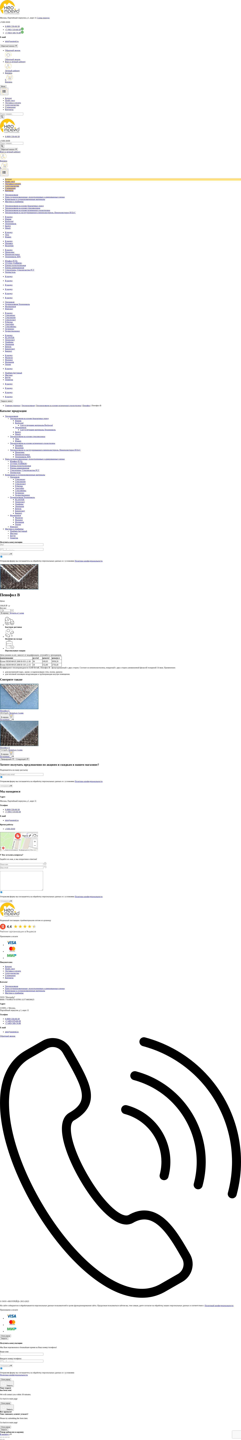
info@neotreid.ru (12, 41)
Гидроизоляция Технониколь (17, 304)
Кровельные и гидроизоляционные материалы (25, 199)
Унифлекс (9, 342)
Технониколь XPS (12, 257)
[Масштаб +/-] (1, 1437)
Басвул (8, 226)
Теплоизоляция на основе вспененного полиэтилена (27, 210)
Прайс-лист (10, 100)
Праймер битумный (13, 373)
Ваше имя (4, 1352)
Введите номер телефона (10, 1358)
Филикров (9, 362)
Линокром (9, 344)
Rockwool (9, 221)
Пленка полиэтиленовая (15, 265)
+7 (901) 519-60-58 (13, 30)
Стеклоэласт (10, 320)
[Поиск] (2, 117)
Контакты (9, 109)
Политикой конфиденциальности (219, 1306)
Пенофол (9, 243)
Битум (7, 377)
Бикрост (8, 351)
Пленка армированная (14, 268)
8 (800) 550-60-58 (12, 26)
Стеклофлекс (10, 326)
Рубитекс (9, 322)
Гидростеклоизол (12, 331)
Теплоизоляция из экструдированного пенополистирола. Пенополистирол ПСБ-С (40, 213)
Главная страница (12, 405)
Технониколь (10, 224)
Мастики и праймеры (14, 201)
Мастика (8, 375)
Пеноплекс (9, 252)
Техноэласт (10, 340)
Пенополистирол (12, 254)
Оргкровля (9, 302)
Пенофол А (5, 748)
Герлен (8, 364)
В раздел (8, 217)
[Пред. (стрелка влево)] (1, 1439)
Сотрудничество (12, 105)
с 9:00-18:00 (10, 829)
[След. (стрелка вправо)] (4, 1439)
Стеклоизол (10, 315)
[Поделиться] (6, 1437)
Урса (7, 235)
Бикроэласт (10, 349)
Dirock (8, 228)
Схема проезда (43, 18)
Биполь (8, 347)
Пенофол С (5, 711)
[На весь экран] (4, 1437)
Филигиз (9, 358)
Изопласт (9, 309)
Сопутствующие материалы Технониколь (38, 430)
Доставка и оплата (13, 103)
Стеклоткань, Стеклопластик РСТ (19, 270)
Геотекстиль (10, 272)
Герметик (9, 380)
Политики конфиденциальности (89, 561)
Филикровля (10, 306)
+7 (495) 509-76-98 (13, 1023)
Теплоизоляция (11, 195)
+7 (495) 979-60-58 (13, 1021)
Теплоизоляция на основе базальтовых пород (24, 206)
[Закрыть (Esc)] (9, 1437)
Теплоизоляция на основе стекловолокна (22, 208)
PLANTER (9, 337)
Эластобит (9, 324)
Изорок (8, 219)
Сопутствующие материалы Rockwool (36, 425)
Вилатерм (9, 246)
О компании (10, 107)
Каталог (8, 98)
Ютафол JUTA (11, 261)
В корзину (5, 613)
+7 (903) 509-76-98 (13, 33)
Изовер (8, 237)
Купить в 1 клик (17, 613)
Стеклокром (10, 317)
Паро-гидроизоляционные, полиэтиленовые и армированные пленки (35, 197)
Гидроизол (9, 329)
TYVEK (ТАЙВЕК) (13, 263)
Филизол (9, 360)
